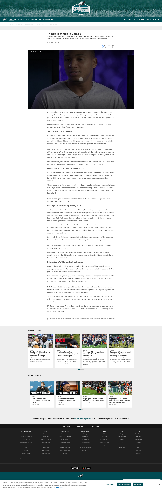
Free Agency (104, 436)
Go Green (26, 450)
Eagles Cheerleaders (85, 445)
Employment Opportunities (26, 436)
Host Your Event (46, 450)
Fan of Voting (26, 445)
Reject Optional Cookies (124, 484)
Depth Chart (138, 436)
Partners (138, 445)
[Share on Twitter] (105, 47)
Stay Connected (85, 439)
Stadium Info (46, 433)
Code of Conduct (46, 453)
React (122, 445)
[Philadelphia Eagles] (81, 476)
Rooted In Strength (26, 453)
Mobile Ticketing (65, 439)
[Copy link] (112, 46)
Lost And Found (46, 445)
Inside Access (122, 447)
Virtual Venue (46, 436)
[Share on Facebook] (102, 47)
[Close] (159, 484)
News (104, 431)
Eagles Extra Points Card (65, 436)
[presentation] (133, 370)
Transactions (138, 453)
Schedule (65, 453)
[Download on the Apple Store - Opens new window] (74, 468)
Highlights (122, 433)
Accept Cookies (138, 484)
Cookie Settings (110, 484)
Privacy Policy (26, 456)
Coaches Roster (138, 439)
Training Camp (104, 445)
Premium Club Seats (65, 447)
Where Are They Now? (104, 442)
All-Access (122, 439)
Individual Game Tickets (65, 442)
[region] (81, 484)
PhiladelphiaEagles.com (82, 419)
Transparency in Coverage (26, 458)
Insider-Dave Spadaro (104, 439)
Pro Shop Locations (85, 442)
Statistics (138, 447)
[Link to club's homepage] (5, 19)
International (85, 436)
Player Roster (138, 433)
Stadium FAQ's (46, 447)
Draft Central (104, 433)
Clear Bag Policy (46, 442)
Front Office (138, 442)
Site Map (85, 433)
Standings (138, 450)
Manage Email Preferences (26, 442)
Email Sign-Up (26, 439)
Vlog (122, 442)
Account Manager (65, 433)
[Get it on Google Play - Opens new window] (86, 469)
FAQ (26, 447)
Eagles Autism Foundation (85, 447)
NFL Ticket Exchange (65, 450)
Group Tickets (65, 445)
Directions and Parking (46, 439)
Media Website (85, 450)
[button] (81, 79)
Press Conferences (122, 436)
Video (122, 431)
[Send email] (109, 47)
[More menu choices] (52, 19)
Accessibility (26, 433)
